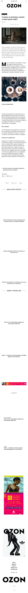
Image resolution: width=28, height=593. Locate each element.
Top (14, 590)
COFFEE (7, 183)
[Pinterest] (15, 25)
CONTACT (14, 565)
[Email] (17, 25)
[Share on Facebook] (11, 25)
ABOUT (14, 562)
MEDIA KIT (14, 564)
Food (5, 446)
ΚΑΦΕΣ (20, 183)
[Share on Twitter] (13, 25)
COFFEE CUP (14, 183)
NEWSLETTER (14, 567)
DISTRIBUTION (14, 569)
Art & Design (7, 417)
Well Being (4, 14)
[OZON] (14, 582)
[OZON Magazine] (14, 6)
